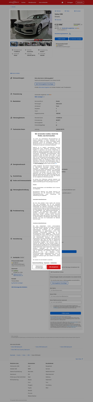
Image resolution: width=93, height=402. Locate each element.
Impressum (46, 263)
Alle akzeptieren (53, 267)
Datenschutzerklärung (37, 263)
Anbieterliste (54, 263)
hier (56, 163)
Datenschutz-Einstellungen (39, 266)
